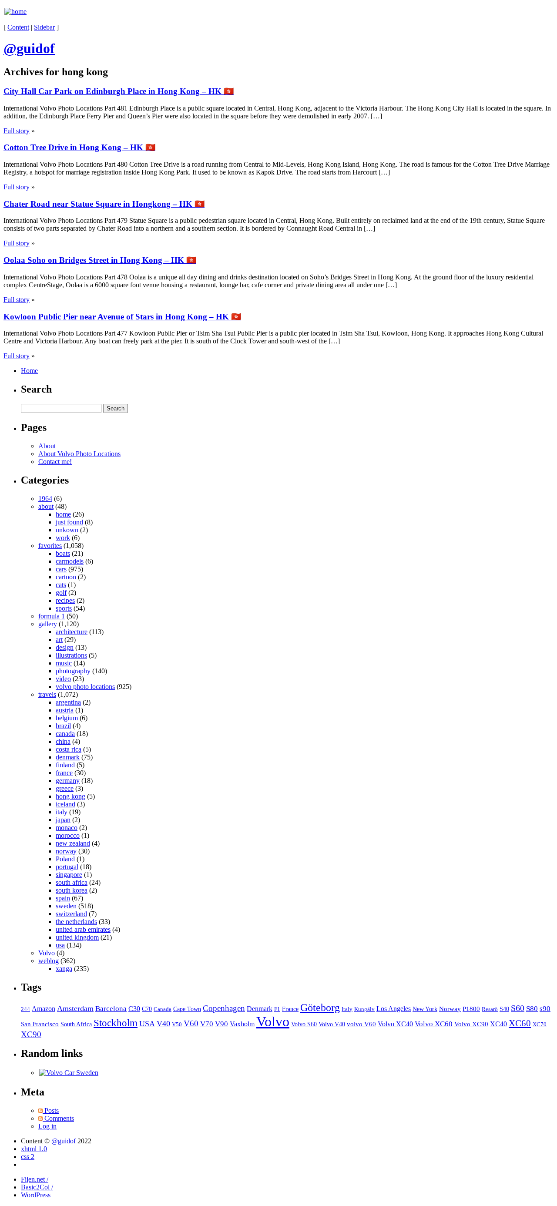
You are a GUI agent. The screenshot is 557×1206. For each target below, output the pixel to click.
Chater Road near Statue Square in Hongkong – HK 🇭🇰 (104, 203)
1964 (45, 498)
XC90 (31, 1034)
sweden (66, 906)
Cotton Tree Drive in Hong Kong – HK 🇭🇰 (79, 147)
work (63, 537)
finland (65, 765)
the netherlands (76, 921)
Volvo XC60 (434, 1024)
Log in (47, 1126)
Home (29, 370)
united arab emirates (83, 929)
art (59, 639)
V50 (177, 1024)
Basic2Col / (37, 1187)
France (290, 1009)
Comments (58, 1118)
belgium (67, 718)
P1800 (471, 1008)
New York (425, 1009)
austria (65, 710)
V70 (206, 1024)
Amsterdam (75, 1008)
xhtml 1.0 (34, 1148)
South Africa (76, 1024)
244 (25, 1009)
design (65, 647)
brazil (63, 725)
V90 (221, 1024)
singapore (69, 874)
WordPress (35, 1195)
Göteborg (320, 1007)
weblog (48, 960)
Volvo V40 (332, 1024)
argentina (68, 702)
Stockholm (116, 1023)
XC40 (498, 1024)
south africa (71, 882)
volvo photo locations (85, 686)
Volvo (46, 953)
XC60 (520, 1023)
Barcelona (111, 1008)
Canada (162, 1009)
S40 (504, 1008)
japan (63, 819)
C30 (134, 1008)
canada (65, 733)
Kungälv (364, 1009)
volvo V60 (361, 1024)
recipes (65, 600)
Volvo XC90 (471, 1024)
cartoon (66, 577)
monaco (66, 827)
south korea (71, 890)
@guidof (63, 1141)
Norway (450, 1008)
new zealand (73, 843)
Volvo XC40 (395, 1024)
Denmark (259, 1008)
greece (65, 788)
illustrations (71, 655)
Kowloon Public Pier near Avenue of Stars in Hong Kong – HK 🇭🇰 (122, 316)
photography (73, 671)
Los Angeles (393, 1008)
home (63, 514)
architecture (71, 631)
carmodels (70, 561)
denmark (68, 757)
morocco (68, 835)
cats (61, 584)
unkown (67, 530)
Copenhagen (224, 1008)
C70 (147, 1008)
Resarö (490, 1009)
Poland (65, 859)
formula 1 (51, 616)
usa (60, 945)
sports (64, 608)
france (64, 772)
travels (47, 694)
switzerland (71, 913)
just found (69, 522)
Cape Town (187, 1009)
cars (61, 569)
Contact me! (55, 461)
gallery (47, 624)
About (47, 446)
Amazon (43, 1008)
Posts (51, 1110)
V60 (191, 1023)
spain (63, 898)
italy (61, 812)
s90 (545, 1008)
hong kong (70, 796)
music (64, 663)
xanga (64, 968)
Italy (347, 1009)
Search (36, 389)
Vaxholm (242, 1024)
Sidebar (44, 27)
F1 (277, 1009)
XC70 (540, 1024)
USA (147, 1023)
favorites (50, 545)
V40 (163, 1023)
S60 (517, 1008)
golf (61, 592)
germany (68, 780)
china (63, 741)
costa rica (68, 749)
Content (18, 27)
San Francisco (40, 1024)
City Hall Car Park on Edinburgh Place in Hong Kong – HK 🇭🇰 (118, 91)
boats (63, 553)
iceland (65, 804)
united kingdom (77, 937)
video (63, 678)
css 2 (27, 1156)
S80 (532, 1008)
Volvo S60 (304, 1024)
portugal (67, 866)
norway (66, 851)
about (46, 506)
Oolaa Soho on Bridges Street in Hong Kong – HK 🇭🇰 (99, 260)
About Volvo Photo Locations (79, 453)
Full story (16, 130)
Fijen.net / (34, 1179)
